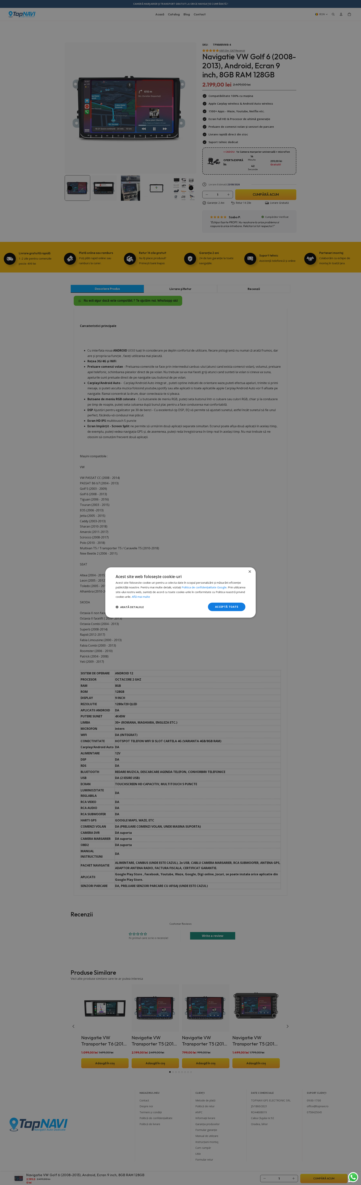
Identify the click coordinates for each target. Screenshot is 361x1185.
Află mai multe (141, 597)
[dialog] (180, 592)
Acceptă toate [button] (226, 606)
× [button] (249, 571)
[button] (130, 607)
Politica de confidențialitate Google (204, 587)
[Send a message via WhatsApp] (353, 1177)
